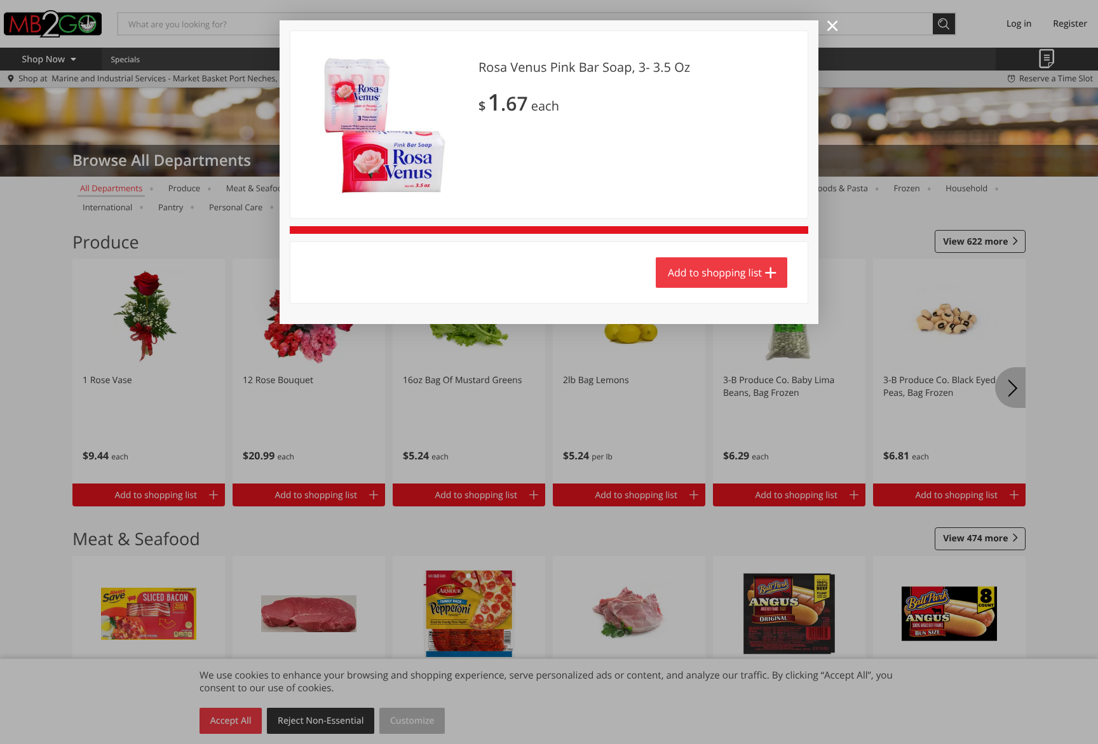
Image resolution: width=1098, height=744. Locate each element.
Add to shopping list (715, 273)
